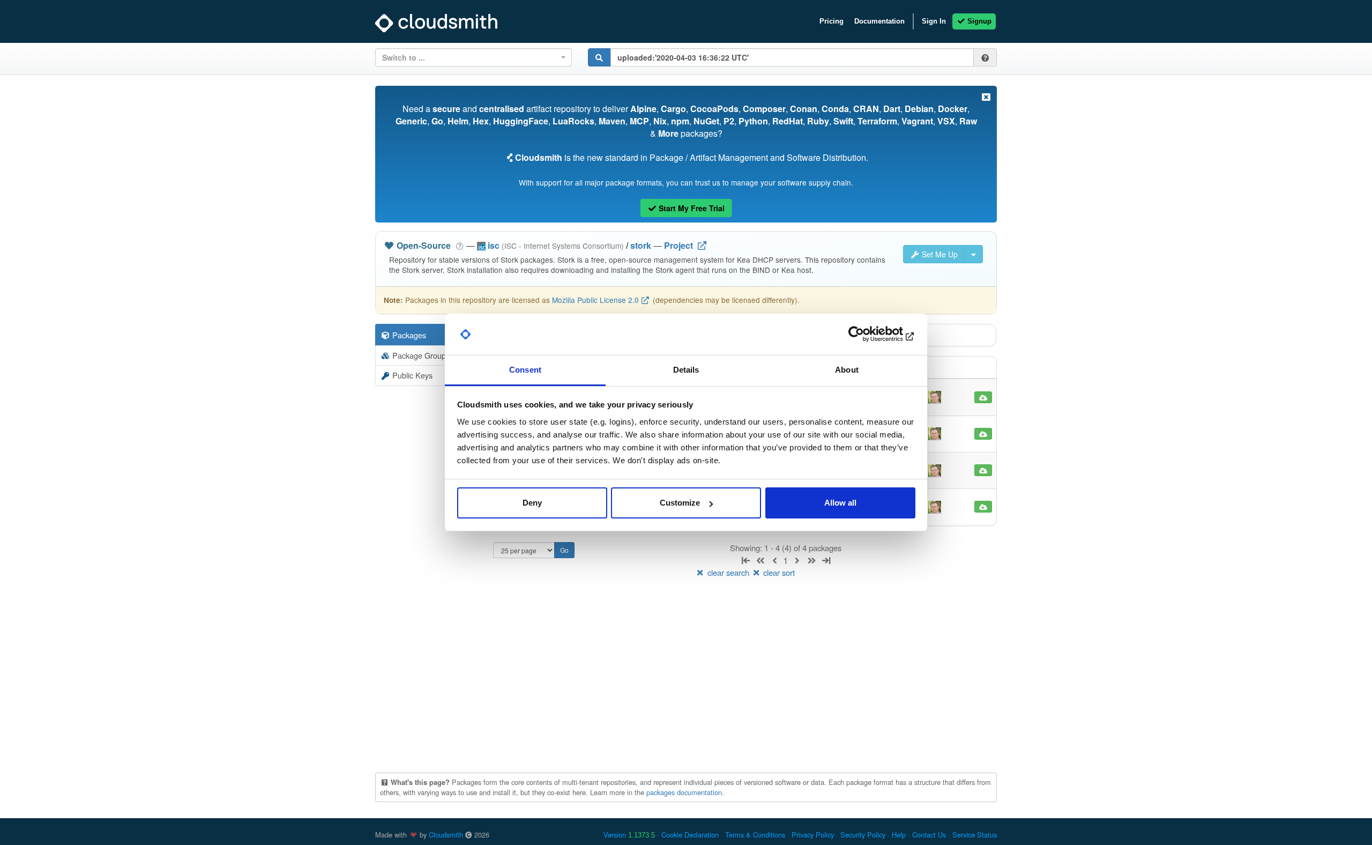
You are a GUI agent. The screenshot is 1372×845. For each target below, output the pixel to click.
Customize (680, 502)
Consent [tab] (525, 369)
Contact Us (929, 834)
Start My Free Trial (691, 208)
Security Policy (862, 834)
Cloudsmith (446, 834)
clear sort (778, 572)
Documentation (879, 21)
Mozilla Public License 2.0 (595, 299)
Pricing (831, 21)
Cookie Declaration (690, 834)
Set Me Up (939, 254)
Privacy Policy (813, 834)
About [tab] (847, 369)
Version (629, 834)
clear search (728, 572)
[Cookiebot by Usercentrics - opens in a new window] (868, 335)
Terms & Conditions (755, 834)
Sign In (934, 21)
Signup (978, 21)
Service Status (974, 834)
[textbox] (470, 57)
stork (640, 245)
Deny (532, 502)
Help (899, 834)
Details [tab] (686, 369)
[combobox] (473, 57)
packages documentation (684, 792)
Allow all (840, 502)
